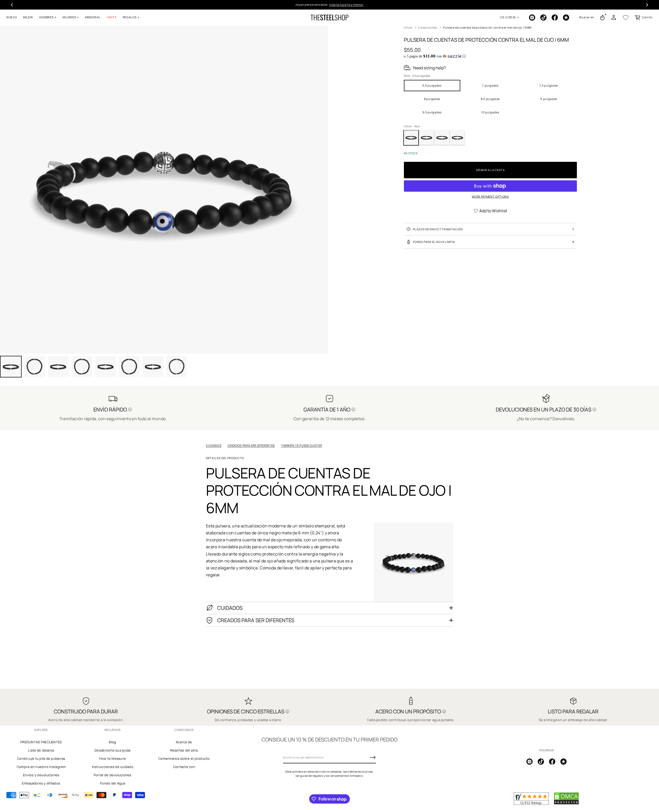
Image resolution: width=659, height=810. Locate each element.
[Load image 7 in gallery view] (129, 366)
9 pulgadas (548, 98)
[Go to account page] (613, 17)
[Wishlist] (625, 17)
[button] (587, 17)
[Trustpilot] (566, 17)
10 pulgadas (490, 112)
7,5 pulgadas (548, 85)
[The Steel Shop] (329, 17)
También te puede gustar (301, 445)
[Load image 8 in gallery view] (153, 366)
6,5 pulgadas (432, 85)
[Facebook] (554, 17)
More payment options (490, 196)
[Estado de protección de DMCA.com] (566, 803)
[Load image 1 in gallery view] (11, 366)
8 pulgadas (432, 98)
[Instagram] (532, 17)
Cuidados (213, 445)
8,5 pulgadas (490, 98)
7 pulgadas (490, 85)
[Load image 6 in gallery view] (105, 366)
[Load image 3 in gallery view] (34, 366)
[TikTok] (543, 17)
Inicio (408, 27)
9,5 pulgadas (432, 112)
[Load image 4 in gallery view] (58, 366)
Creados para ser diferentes (251, 445)
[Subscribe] (373, 757)
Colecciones (427, 27)
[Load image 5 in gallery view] (82, 366)
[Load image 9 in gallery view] (176, 366)
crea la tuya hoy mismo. (346, 4)
